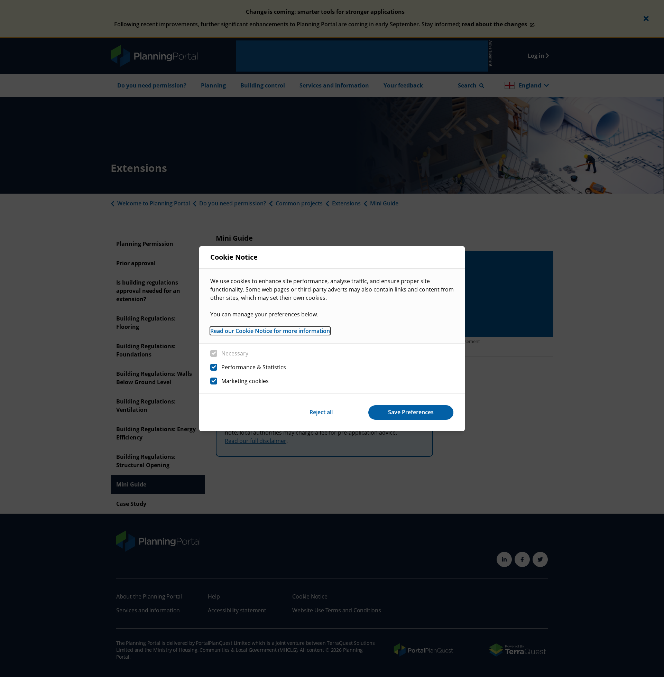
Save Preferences (411, 412)
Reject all (321, 412)
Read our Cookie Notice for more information (270, 331)
